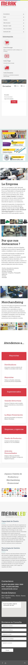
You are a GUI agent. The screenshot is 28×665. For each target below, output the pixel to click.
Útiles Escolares (6, 22)
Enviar (7, 650)
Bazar (4, 17)
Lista (23, 86)
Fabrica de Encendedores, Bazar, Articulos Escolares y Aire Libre (10, 4)
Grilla (17, 86)
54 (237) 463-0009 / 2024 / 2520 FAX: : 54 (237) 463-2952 (12, 586)
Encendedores (6, 14)
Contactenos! (14, 379)
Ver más (14, 101)
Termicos (5, 20)
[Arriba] (24, 663)
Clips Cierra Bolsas (7, 28)
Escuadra (6, 94)
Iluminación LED (6, 31)
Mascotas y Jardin (7, 25)
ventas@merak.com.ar (10, 589)
